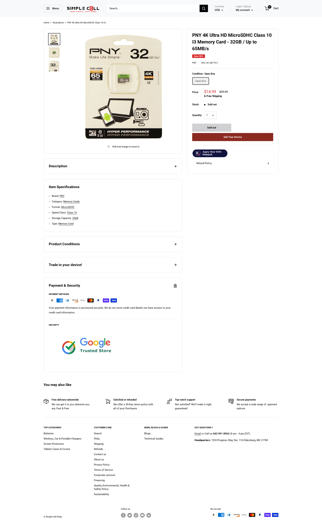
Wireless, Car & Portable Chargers (62, 438)
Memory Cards (71, 201)
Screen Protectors (54, 443)
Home (46, 22)
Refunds (98, 449)
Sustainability (101, 494)
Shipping (98, 443)
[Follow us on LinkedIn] (148, 515)
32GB (75, 218)
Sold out (211, 127)
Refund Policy (204, 163)
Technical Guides (153, 438)
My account (243, 10)
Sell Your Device (233, 137)
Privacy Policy (102, 464)
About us (99, 459)
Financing (99, 480)
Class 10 (72, 212)
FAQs (97, 438)
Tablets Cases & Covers (57, 449)
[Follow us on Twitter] (129, 515)
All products (58, 22)
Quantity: (197, 115)
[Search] (204, 8)
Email (198, 433)
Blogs (147, 433)
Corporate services (104, 475)
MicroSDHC (67, 207)
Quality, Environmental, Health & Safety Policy (111, 487)
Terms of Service (103, 469)
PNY (194, 62)
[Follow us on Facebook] (123, 515)
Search (98, 433)
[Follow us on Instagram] (136, 515)
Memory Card (65, 223)
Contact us (100, 454)
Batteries (49, 433)
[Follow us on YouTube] (142, 515)
